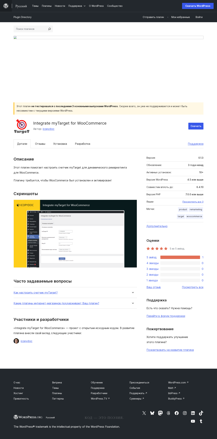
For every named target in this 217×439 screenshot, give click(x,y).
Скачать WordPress (197, 5)
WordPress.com (178, 382)
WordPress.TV (100, 398)
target (181, 216)
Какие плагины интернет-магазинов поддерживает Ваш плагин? (56, 303)
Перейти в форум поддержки (165, 316)
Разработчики (99, 393)
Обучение (97, 382)
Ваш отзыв (153, 287)
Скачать (196, 126)
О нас (17, 382)
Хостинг (18, 393)
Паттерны (58, 398)
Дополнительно (156, 226)
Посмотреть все (192, 287)
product (183, 209)
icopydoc (48, 129)
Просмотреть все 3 (192, 201)
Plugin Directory (23, 17)
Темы (55, 387)
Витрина (57, 382)
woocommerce (194, 216)
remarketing (196, 209)
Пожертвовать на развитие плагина (170, 350)
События (135, 387)
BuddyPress (176, 398)
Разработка (82, 143)
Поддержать (138, 393)
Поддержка (195, 143)
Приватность (21, 398)
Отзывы (40, 143)
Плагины (57, 393)
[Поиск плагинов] (49, 29)
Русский (50, 417)
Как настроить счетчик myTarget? (36, 292)
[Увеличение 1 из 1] (132, 204)
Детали (22, 143)
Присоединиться (139, 382)
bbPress (174, 393)
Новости (19, 387)
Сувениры (137, 398)
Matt (172, 387)
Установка (60, 143)
